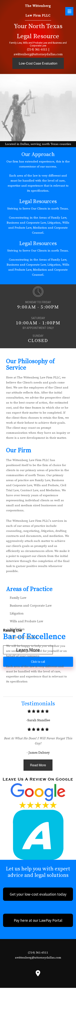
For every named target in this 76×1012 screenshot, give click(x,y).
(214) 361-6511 (37, 49)
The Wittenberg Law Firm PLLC (38, 10)
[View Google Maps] (38, 974)
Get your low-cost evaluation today (38, 894)
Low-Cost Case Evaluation (38, 63)
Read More (38, 765)
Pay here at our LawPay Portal (38, 920)
